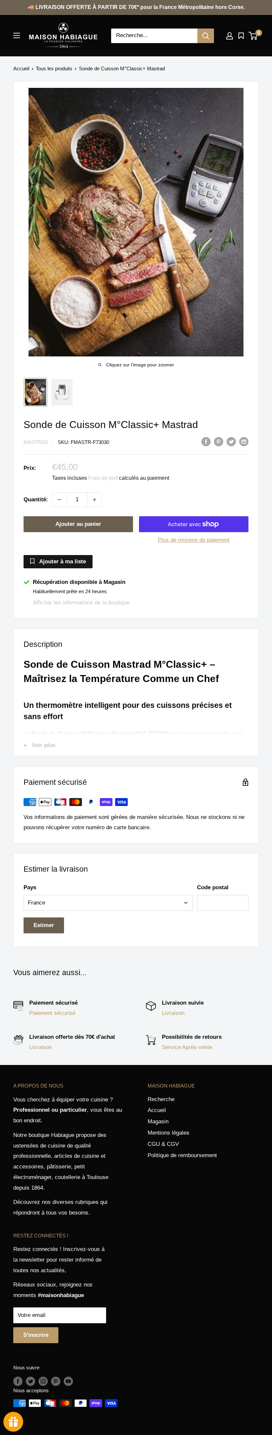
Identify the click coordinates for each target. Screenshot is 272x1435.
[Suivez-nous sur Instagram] (43, 1381)
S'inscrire (35, 1335)
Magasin (158, 1121)
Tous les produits (54, 68)
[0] (253, 36)
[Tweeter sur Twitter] (231, 441)
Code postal (213, 887)
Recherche (161, 1099)
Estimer (44, 925)
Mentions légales (168, 1133)
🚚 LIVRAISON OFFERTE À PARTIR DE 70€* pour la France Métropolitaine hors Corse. (136, 7)
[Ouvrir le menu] (16, 35)
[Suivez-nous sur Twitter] (30, 1381)
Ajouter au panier (78, 524)
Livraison (173, 1013)
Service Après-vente (187, 1047)
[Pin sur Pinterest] (218, 441)
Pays (30, 887)
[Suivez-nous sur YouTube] (68, 1381)
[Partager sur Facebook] (206, 441)
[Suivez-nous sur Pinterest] (55, 1381)
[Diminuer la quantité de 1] (59, 500)
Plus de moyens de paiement (194, 540)
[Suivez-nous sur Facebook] (18, 1381)
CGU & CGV (163, 1144)
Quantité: (36, 499)
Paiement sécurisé (52, 1013)
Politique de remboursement (182, 1155)
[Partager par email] (243, 441)
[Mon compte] (229, 35)
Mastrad (36, 442)
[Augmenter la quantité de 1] (95, 500)
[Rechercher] (205, 36)
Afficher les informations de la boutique (81, 602)
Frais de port (103, 478)
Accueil (21, 68)
